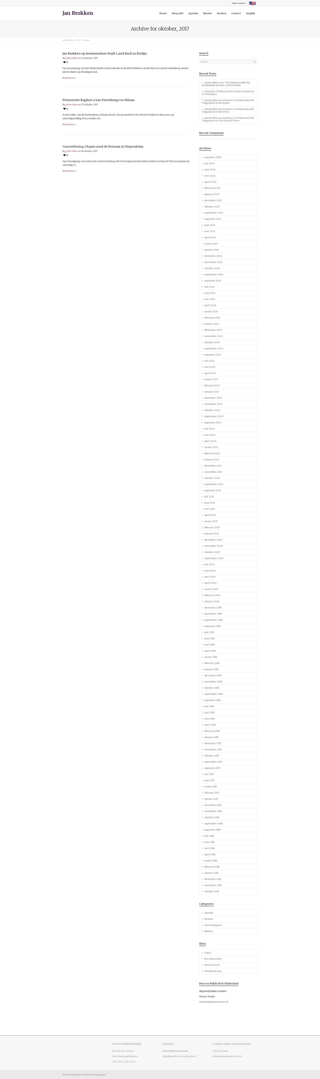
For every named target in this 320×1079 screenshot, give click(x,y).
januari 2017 (211, 798)
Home (163, 13)
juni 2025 (209, 225)
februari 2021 (212, 527)
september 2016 (213, 823)
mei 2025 (209, 231)
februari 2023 (212, 385)
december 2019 (213, 607)
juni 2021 (209, 502)
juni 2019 (209, 638)
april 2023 (210, 373)
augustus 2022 (213, 422)
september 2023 (213, 348)
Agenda (193, 13)
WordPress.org (213, 971)
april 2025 (210, 237)
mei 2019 (209, 644)
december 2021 (213, 465)
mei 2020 (210, 576)
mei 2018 (209, 718)
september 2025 (213, 212)
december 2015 (212, 879)
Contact (236, 13)
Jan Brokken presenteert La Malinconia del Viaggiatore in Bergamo (228, 101)
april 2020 (210, 582)
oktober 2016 (211, 817)
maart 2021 (211, 521)
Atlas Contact (239, 3)
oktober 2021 (212, 478)
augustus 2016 (212, 829)
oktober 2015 (211, 891)
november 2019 (213, 613)
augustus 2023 (212, 354)
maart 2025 (211, 243)
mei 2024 (209, 299)
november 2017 (213, 749)
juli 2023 (209, 360)
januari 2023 (211, 391)
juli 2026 (209, 163)
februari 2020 (212, 595)
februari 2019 (212, 663)
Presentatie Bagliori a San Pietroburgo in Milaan (98, 100)
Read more (68, 77)
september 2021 (213, 484)
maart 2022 (211, 447)
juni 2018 (209, 712)
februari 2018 (212, 731)
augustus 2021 (212, 490)
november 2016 (213, 811)
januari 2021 (211, 533)
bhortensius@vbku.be (125, 1056)
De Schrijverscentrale (175, 1050)
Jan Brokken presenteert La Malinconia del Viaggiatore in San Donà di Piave (228, 119)
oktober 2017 (211, 755)
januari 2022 (211, 459)
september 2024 (213, 274)
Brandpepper (99, 1074)
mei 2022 (210, 434)
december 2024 (213, 255)
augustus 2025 (212, 218)
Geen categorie (213, 925)
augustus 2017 (212, 768)
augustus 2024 (212, 280)
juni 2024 (209, 292)
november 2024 (213, 262)
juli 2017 (209, 774)
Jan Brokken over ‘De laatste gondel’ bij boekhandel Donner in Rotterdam (226, 84)
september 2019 (213, 619)
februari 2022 (212, 453)
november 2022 (213, 404)
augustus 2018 (212, 700)
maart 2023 (211, 379)
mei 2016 (209, 848)
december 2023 (213, 329)
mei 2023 (209, 367)
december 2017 (212, 743)
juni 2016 (209, 842)
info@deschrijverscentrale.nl (179, 1056)
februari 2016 (212, 866)
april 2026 (210, 181)
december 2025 (213, 200)
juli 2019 (209, 632)
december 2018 (213, 675)
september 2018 (213, 693)
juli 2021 (209, 496)
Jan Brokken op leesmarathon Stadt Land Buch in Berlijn (104, 53)
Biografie (178, 13)
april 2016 (210, 854)
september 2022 (214, 416)
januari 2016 (211, 872)
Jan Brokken (77, 13)
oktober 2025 (212, 206)
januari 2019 (211, 669)
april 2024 (210, 305)
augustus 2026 (213, 157)
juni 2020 (210, 570)
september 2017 (213, 761)
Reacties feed (211, 964)
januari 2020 (211, 601)
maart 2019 (210, 656)
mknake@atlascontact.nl (213, 1001)
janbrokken (72, 58)
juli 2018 (209, 706)
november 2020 (213, 545)
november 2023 (213, 336)
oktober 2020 (212, 552)
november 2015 (213, 885)
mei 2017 (209, 780)
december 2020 (213, 539)
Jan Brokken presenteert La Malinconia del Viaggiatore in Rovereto (228, 110)
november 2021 (213, 471)
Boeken (221, 13)
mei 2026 (210, 175)
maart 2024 (211, 311)
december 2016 (213, 805)
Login (207, 952)
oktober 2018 (211, 687)
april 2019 (210, 650)
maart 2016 (210, 860)
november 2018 (213, 681)
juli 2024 (209, 286)
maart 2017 (210, 786)
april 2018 (210, 724)
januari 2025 (211, 249)
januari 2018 (211, 737)
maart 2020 (211, 589)
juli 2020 (209, 564)
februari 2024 (212, 317)
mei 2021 (209, 508)
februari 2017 (211, 792)
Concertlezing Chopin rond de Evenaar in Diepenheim (102, 146)
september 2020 (214, 558)
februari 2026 (212, 188)
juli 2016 (209, 835)
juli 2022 (209, 428)
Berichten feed (212, 958)
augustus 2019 (212, 626)
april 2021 (210, 515)
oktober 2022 (212, 410)
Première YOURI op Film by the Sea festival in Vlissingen (228, 93)
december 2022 (213, 397)
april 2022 (210, 441)
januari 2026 (211, 194)
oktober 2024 (212, 268)
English (250, 13)
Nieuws (207, 13)
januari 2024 (211, 323)
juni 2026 (210, 169)
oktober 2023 (212, 342)
